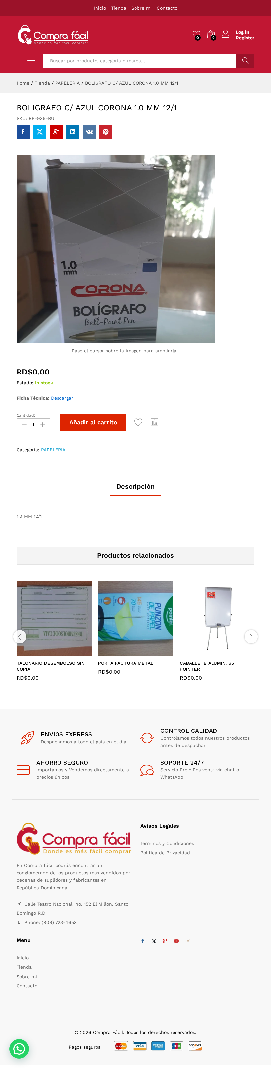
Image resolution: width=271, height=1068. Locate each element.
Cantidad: (26, 415)
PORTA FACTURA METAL (125, 663)
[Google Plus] (165, 941)
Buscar (245, 61)
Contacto (167, 8)
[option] (54, 636)
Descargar (62, 398)
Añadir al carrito (93, 422)
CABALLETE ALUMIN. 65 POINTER (207, 666)
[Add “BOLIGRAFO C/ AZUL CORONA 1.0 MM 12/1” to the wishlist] (138, 422)
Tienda (118, 8)
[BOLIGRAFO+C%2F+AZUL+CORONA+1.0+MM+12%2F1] (39, 132)
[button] (155, 422)
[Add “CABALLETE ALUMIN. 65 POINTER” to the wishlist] (231, 652)
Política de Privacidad (165, 852)
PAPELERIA (53, 449)
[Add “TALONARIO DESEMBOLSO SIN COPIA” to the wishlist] (68, 652)
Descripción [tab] (135, 486)
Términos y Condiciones (167, 843)
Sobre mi (141, 8)
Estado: (25, 382)
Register (245, 37)
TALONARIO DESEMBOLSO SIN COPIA (51, 666)
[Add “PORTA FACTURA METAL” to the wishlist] (150, 652)
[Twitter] (154, 941)
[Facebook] (142, 941)
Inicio (100, 8)
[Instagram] (188, 941)
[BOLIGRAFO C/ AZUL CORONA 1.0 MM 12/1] (23, 132)
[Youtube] (176, 941)
